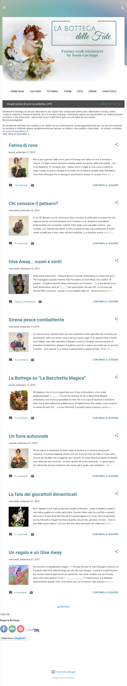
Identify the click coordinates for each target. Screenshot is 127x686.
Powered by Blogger (65, 671)
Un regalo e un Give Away (35, 552)
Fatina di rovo (23, 145)
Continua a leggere (105, 185)
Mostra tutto (111, 104)
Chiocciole (109, 91)
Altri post (63, 607)
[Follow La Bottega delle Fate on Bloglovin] (13, 639)
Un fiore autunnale (28, 436)
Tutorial (52, 91)
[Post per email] (32, 186)
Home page (17, 91)
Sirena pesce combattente (36, 319)
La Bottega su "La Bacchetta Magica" (47, 378)
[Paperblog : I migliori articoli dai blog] (32, 632)
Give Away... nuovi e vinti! (35, 261)
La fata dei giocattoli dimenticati (43, 494)
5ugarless (71, 678)
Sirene (92, 91)
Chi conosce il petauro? (33, 203)
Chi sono (35, 91)
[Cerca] (123, 8)
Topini (68, 91)
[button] (116, 145)
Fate (80, 91)
